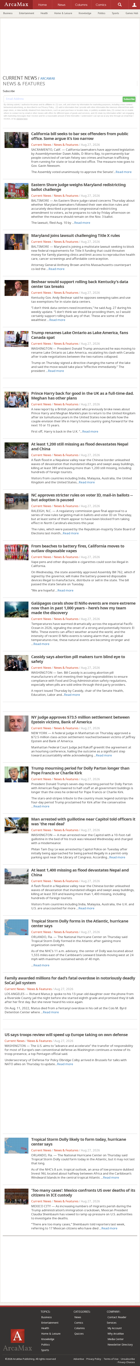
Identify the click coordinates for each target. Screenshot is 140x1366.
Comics (78, 1322)
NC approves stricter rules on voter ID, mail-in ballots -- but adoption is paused (82, 497)
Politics (101, 13)
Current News (41, 144)
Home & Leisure (63, 13)
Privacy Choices (126, 1362)
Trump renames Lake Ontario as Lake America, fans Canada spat (79, 335)
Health (44, 13)
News (77, 1317)
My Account (115, 1328)
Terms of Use (111, 1359)
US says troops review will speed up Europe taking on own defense (66, 1034)
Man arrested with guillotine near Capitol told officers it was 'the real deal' (83, 821)
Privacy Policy (93, 1359)
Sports (115, 13)
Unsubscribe (128, 1359)
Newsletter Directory (120, 1344)
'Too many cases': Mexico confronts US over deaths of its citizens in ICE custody (83, 1192)
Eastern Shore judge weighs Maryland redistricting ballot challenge (78, 187)
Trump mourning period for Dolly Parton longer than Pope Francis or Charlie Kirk (80, 770)
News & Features (66, 144)
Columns (79, 1328)
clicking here (22, 119)
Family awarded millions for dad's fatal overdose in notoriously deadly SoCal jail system (70, 980)
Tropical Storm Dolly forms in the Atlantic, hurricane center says (79, 923)
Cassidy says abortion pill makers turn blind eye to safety (78, 659)
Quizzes (79, 1333)
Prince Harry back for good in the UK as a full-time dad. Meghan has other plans (82, 395)
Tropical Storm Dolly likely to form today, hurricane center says (78, 1141)
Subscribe (129, 99)
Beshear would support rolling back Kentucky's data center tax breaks (79, 284)
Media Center (116, 1339)
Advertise (78, 1359)
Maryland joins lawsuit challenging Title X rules (75, 235)
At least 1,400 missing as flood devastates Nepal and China (80, 872)
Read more (124, 172)
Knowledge (85, 13)
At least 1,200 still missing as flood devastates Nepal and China (79, 446)
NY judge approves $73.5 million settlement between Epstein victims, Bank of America (80, 719)
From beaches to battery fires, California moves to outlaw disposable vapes (77, 548)
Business (8, 13)
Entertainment (26, 13)
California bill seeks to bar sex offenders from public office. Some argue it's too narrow (79, 136)
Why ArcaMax (116, 1333)
